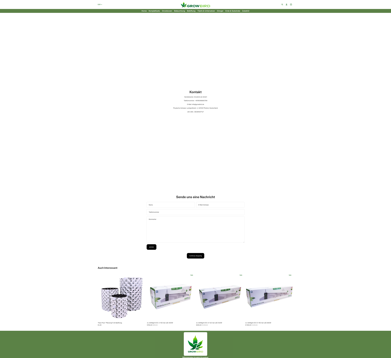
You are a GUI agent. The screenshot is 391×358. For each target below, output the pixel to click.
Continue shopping (195, 256)
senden (151, 247)
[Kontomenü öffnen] (286, 4)
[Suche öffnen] (282, 4)
